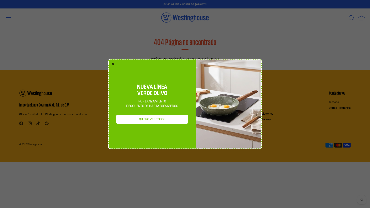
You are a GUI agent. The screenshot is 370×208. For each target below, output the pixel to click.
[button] (113, 63)
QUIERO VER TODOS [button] (152, 119)
